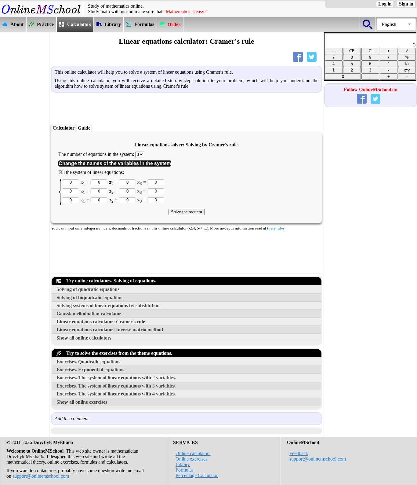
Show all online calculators (83, 337)
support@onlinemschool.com (41, 476)
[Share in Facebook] (299, 58)
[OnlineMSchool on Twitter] (377, 100)
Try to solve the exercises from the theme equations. (118, 353)
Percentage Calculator (197, 475)
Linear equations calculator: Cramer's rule (100, 321)
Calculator (63, 127)
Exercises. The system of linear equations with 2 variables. (116, 377)
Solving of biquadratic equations (89, 297)
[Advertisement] (24, 124)
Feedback (298, 453)
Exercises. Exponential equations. (90, 369)
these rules (276, 228)
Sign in (406, 3)
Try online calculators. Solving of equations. (110, 280)
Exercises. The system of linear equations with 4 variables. (116, 393)
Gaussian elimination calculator (88, 313)
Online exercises (191, 458)
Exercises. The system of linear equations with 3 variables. (116, 385)
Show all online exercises (81, 402)
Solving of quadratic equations (87, 289)
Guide (84, 127)
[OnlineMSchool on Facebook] (363, 100)
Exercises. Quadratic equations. (88, 361)
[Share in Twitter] (313, 58)
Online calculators (193, 453)
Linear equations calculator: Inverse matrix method (109, 329)
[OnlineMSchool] (41, 14)
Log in (385, 3)
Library (183, 464)
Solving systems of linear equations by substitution (108, 305)
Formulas (185, 469)
